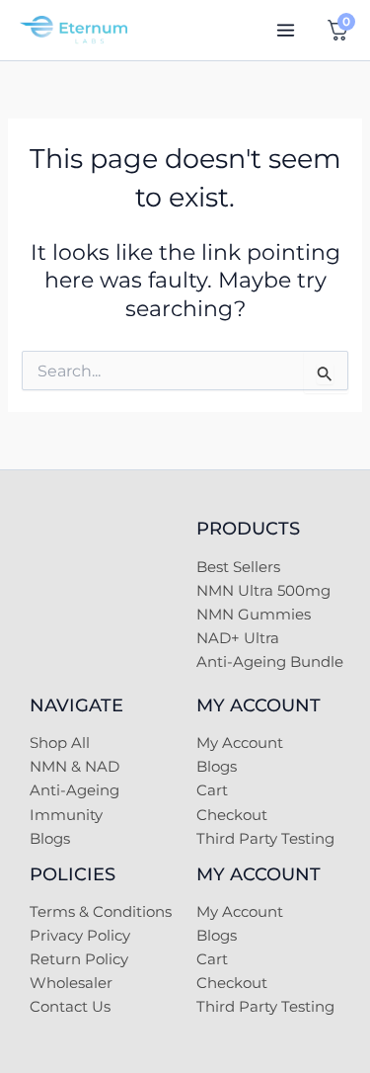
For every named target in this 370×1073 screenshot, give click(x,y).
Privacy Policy (80, 936)
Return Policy (79, 959)
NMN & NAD (74, 767)
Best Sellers (238, 567)
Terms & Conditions (101, 912)
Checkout (231, 815)
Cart (212, 790)
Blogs (50, 839)
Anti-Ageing (74, 790)
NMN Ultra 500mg (263, 591)
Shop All (60, 743)
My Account (239, 743)
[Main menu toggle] (285, 30)
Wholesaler (71, 983)
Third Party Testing (265, 839)
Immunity (66, 815)
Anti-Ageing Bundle (269, 662)
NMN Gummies (253, 614)
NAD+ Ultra (237, 638)
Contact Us (70, 1007)
